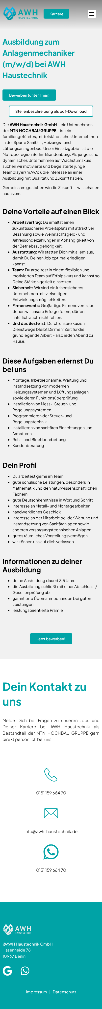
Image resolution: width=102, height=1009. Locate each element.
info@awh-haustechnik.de (51, 831)
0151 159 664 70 (51, 792)
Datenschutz (64, 991)
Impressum (36, 991)
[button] (92, 14)
